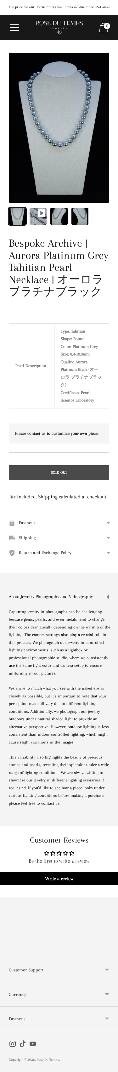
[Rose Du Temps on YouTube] (33, 1045)
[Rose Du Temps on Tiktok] (22, 1045)
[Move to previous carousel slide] (8, 952)
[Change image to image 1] (17, 216)
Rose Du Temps (48, 1060)
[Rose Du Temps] (59, 28)
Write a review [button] (59, 878)
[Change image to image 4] (79, 216)
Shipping (48, 497)
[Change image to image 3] (58, 216)
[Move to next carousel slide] (109, 952)
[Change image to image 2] (38, 216)
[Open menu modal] (14, 27)
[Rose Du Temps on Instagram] (12, 1045)
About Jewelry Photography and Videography (51, 596)
